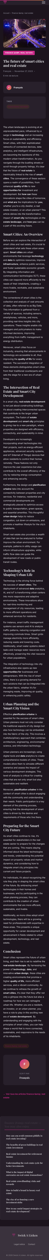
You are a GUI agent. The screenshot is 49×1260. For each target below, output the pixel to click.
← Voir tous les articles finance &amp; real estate (24, 1096)
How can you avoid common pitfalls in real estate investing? (24, 1137)
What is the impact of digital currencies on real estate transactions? (24, 1173)
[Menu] (43, 2)
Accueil (6, 13)
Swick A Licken (28, 1235)
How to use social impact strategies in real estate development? (24, 1210)
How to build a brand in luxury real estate (23, 1192)
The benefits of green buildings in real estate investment (24, 1146)
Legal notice (19, 1244)
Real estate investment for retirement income (24, 1155)
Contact (31, 1244)
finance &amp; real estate (22, 13)
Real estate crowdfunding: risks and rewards (23, 1182)
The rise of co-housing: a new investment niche (20, 1201)
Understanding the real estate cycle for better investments (24, 1164)
